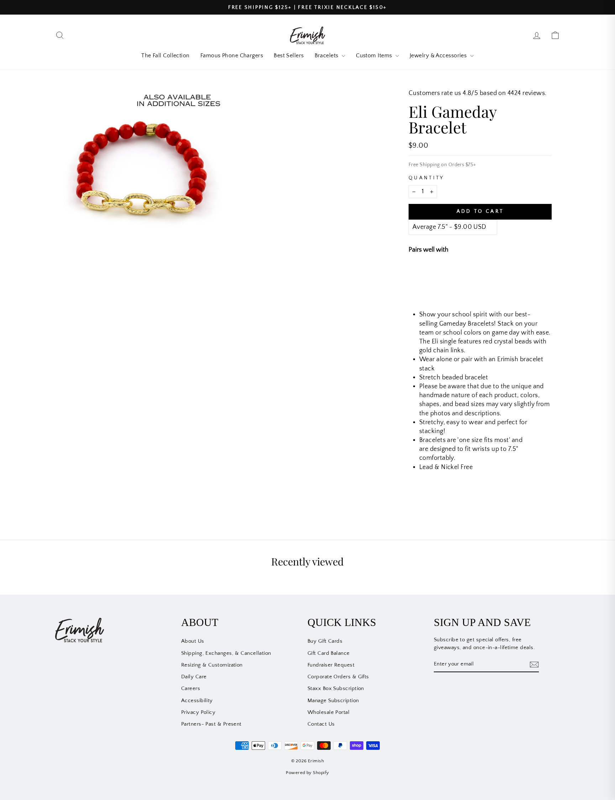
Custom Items (375, 55)
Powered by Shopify (307, 772)
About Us (192, 641)
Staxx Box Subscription (336, 688)
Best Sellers (289, 55)
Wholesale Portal (328, 712)
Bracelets (327, 55)
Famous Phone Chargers (231, 55)
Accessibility (197, 701)
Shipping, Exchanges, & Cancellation (226, 653)
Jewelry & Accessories (439, 55)
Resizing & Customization (212, 665)
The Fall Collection (165, 55)
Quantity (427, 178)
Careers (190, 688)
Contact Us (321, 724)
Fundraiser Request (331, 665)
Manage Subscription (333, 701)
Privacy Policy (198, 712)
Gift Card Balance (329, 653)
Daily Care (194, 677)
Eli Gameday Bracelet (486, 274)
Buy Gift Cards (325, 641)
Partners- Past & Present (211, 724)
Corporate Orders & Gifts (338, 677)
